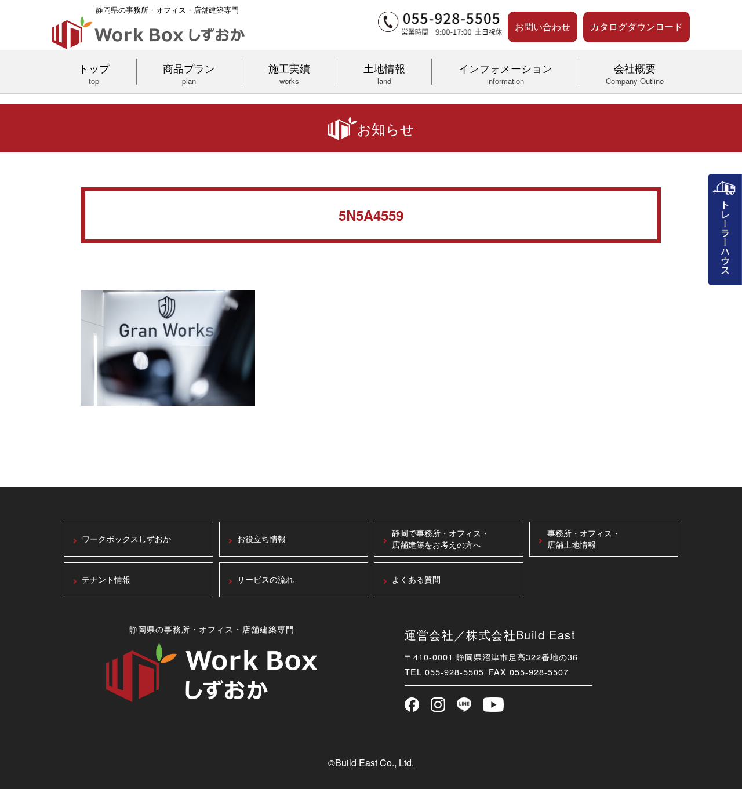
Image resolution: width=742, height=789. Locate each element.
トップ (94, 72)
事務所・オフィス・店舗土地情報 (583, 539)
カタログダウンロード (636, 26)
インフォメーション (505, 72)
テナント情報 (106, 580)
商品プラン (189, 72)
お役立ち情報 (261, 539)
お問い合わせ (542, 26)
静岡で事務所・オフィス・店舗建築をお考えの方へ (440, 539)
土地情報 (384, 72)
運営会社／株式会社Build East (490, 634)
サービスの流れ (265, 580)
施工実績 (289, 72)
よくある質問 (416, 580)
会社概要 (635, 72)
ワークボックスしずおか (126, 539)
